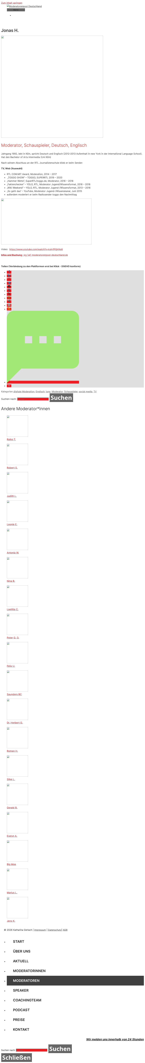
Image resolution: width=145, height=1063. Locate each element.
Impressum (40, 929)
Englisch (40, 391)
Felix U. (11, 666)
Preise (19, 1020)
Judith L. (12, 496)
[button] (9, 272)
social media (85, 391)
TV (95, 391)
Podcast (21, 1010)
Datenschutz (54, 929)
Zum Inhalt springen (11, 2)
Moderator (57, 391)
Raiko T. (11, 439)
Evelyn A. (12, 836)
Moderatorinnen (29, 971)
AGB (65, 929)
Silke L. (11, 779)
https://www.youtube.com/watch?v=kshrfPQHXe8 (36, 249)
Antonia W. (13, 552)
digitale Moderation (23, 391)
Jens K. (11, 921)
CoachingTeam (27, 1000)
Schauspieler (71, 391)
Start (18, 941)
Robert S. (12, 467)
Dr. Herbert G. (15, 722)
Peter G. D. (13, 637)
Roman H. (12, 751)
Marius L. (12, 892)
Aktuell (21, 961)
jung (48, 391)
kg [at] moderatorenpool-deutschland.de (46, 255)
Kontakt (21, 1029)
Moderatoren (26, 981)
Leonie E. (12, 524)
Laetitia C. (12, 609)
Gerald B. (12, 807)
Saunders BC (14, 694)
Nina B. (11, 581)
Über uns (21, 951)
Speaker (21, 990)
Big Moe (11, 864)
